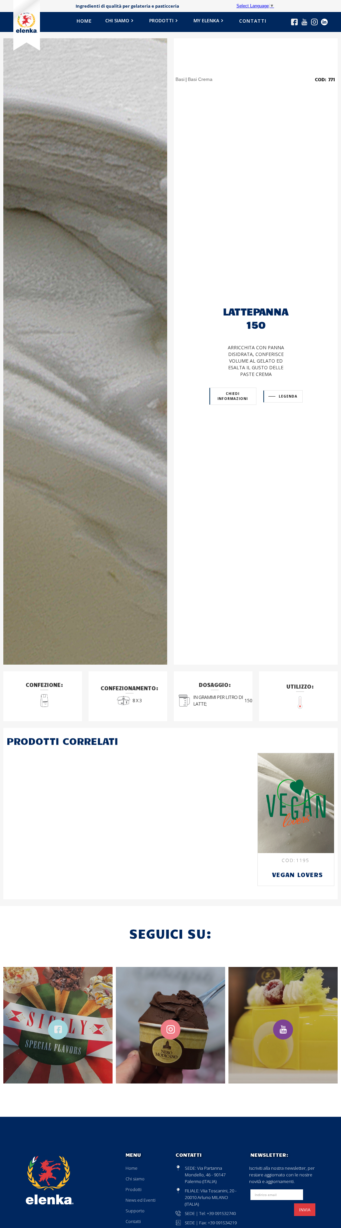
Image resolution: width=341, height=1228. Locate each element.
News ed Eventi (141, 1200)
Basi (179, 79)
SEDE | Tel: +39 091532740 (210, 1213)
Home (132, 1168)
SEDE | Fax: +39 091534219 (211, 1223)
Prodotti (134, 1189)
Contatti (133, 1221)
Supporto (135, 1211)
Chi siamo (135, 1179)
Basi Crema (200, 79)
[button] (121, 23)
